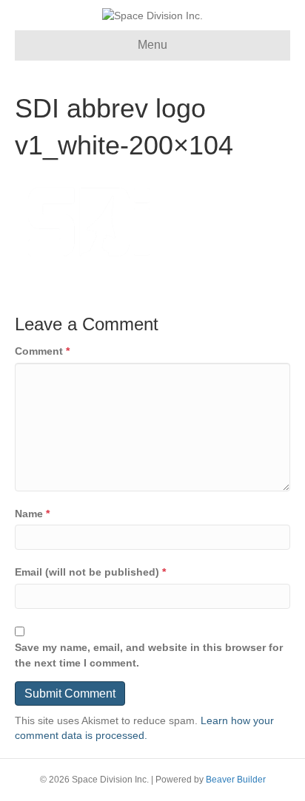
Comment (42, 351)
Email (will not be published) (90, 572)
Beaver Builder (236, 779)
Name (32, 513)
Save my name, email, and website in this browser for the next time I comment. (149, 654)
